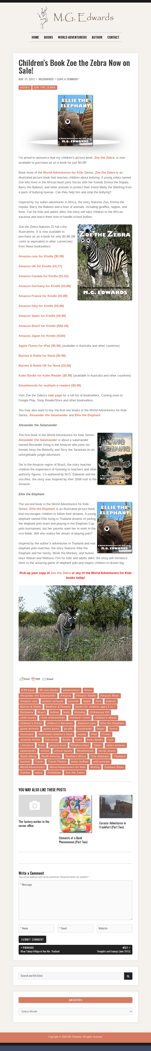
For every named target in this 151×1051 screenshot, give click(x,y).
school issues (63, 750)
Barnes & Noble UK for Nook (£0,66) (45, 365)
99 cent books (48, 690)
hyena (113, 728)
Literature (26, 745)
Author (97, 37)
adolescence (71, 690)
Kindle (67, 739)
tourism (25, 761)
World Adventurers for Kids (63, 172)
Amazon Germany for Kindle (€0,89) (45, 286)
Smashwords (85, 750)
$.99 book (28, 690)
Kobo (79, 739)
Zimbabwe (54, 772)
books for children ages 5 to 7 (96, 706)
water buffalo (80, 761)
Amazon (66, 695)
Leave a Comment (68, 79)
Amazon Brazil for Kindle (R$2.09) (44, 326)
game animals (29, 728)
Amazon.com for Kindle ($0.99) (41, 256)
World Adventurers (72, 37)
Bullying (80, 712)
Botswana (26, 712)
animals (73, 701)
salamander (28, 750)
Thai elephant (100, 756)
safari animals (115, 745)
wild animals (101, 761)
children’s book (80, 717)
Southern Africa (75, 756)
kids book (51, 739)
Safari (98, 745)
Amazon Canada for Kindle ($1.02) (44, 276)
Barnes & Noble (30, 706)
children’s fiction (31, 723)
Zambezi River (114, 767)
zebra (39, 772)
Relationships (80, 745)
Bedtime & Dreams (58, 706)
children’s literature (60, 723)
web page (55, 395)
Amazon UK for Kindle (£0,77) (40, 266)
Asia (98, 701)
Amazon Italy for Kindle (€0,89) (41, 306)
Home (35, 37)
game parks (51, 728)
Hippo (101, 728)
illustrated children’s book (55, 734)
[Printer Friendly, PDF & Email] (36, 678)
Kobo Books (95, 739)
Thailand (119, 756)
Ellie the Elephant (87, 415)
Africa (88, 690)
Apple (87, 701)
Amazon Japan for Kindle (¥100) (42, 336)
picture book (58, 745)
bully (67, 712)
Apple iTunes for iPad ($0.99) (40, 346)
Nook (41, 745)
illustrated (27, 734)
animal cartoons (53, 701)
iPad (94, 734)
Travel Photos (57, 761)
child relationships (53, 717)
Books (48, 37)
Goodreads (84, 728)
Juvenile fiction (30, 739)
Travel (39, 761)
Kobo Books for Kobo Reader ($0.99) (45, 375)
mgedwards (46, 79)
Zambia (25, 772)
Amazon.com (28, 701)
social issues (107, 750)
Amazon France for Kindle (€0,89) (43, 296)
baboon (111, 701)
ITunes (106, 734)
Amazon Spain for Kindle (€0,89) (42, 316)
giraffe (68, 728)
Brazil (41, 712)
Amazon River (110, 695)
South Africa (28, 756)
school (45, 750)
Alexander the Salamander (48, 415)
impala (82, 734)
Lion (110, 739)
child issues (28, 717)
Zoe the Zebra (45, 87)
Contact (113, 37)
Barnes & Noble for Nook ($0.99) (42, 355)
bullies (54, 712)
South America (51, 756)
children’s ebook (106, 717)
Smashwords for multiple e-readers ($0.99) (50, 385)
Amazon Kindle (86, 695)
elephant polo (87, 723)
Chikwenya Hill (99, 712)
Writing (95, 767)
